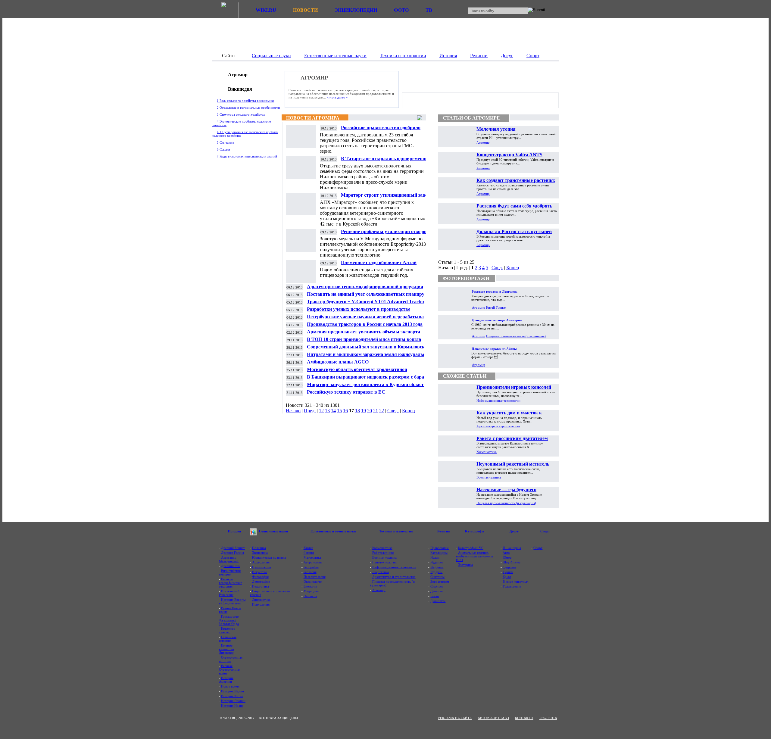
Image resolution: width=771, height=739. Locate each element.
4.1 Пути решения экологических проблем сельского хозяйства (245, 133)
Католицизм (439, 552)
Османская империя (227, 638)
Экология (310, 596)
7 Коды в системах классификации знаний (247, 156)
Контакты (524, 718)
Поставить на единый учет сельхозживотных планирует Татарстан (368, 296)
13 (327, 410)
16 (345, 410)
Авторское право (493, 718)
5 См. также (225, 142)
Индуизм (436, 567)
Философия (260, 576)
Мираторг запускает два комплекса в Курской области (366, 384)
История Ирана (232, 705)
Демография (261, 581)
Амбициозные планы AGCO (338, 361)
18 (357, 410)
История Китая (232, 696)
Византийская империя (230, 572)
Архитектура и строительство (498, 426)
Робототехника (383, 552)
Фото (401, 10)
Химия (308, 548)
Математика (312, 557)
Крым (507, 576)
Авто (506, 552)
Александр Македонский (229, 559)
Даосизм (436, 591)
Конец (408, 410)
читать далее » (337, 97)
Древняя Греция (232, 552)
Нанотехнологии (384, 562)
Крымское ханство (227, 630)
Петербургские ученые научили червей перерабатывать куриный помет (368, 319)
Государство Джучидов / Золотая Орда (229, 620)
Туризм (501, 307)
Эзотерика (465, 564)
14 (333, 410)
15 (339, 410)
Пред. (310, 410)
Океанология (313, 581)
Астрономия (313, 562)
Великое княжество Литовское (226, 649)
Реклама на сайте (455, 718)
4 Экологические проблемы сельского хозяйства (241, 123)
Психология (261, 604)
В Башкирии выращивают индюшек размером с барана (368, 376)
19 (363, 410)
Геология (310, 572)
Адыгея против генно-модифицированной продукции (365, 286)
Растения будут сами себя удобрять (514, 205)
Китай (490, 307)
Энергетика (380, 572)
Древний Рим (230, 566)
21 (375, 410)
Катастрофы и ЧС (470, 548)
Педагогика (260, 586)
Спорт (537, 548)
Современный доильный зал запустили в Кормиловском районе (368, 349)
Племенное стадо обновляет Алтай (379, 262)
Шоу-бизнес (511, 562)
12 (321, 410)
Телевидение (512, 586)
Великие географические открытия (230, 582)
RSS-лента (548, 718)
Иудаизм (436, 562)
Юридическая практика (269, 557)
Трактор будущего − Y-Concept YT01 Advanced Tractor (366, 301)
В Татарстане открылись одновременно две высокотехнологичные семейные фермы (388, 161)
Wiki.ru (266, 10)
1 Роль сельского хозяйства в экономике (245, 100)
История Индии (232, 691)
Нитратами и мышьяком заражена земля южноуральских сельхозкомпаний (370, 357)
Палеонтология (315, 576)
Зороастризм (439, 581)
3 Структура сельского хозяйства (241, 114)
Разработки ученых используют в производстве (358, 309)
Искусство (259, 572)
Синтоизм (437, 576)
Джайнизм (437, 601)
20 (369, 410)
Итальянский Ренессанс (229, 593)
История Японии (233, 701)
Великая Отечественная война (229, 669)
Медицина (311, 591)
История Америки (226, 679)
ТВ (429, 10)
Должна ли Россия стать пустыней (514, 231)
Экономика (260, 552)
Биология (310, 586)
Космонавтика (486, 452)
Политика (259, 548)
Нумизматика (261, 567)
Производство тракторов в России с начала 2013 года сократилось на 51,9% (365, 327)
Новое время (230, 686)
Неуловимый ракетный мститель (512, 463)
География (311, 567)
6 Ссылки (223, 149)
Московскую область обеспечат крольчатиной (357, 369)
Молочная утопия (496, 129)
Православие (439, 548)
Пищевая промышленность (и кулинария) (516, 336)
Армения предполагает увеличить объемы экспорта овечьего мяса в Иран (363, 334)
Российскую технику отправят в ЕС (346, 391)
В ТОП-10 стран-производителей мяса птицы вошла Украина (364, 342)
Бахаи (434, 596)
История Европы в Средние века (232, 601)
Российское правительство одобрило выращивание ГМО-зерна (380, 130)
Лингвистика (261, 599)
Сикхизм (436, 586)
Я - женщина (512, 548)
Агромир (483, 142)
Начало (293, 410)
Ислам (434, 557)
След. (393, 410)
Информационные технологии (498, 400)
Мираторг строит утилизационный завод (385, 195)
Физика (309, 552)
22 (381, 410)
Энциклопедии (356, 10)
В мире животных (516, 581)
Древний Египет (233, 548)
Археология (261, 562)
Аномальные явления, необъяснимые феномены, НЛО (475, 556)
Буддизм (436, 572)
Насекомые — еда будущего (506, 489)
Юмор (507, 557)
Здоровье (509, 567)
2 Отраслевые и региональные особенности (248, 107)
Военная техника (488, 477)
